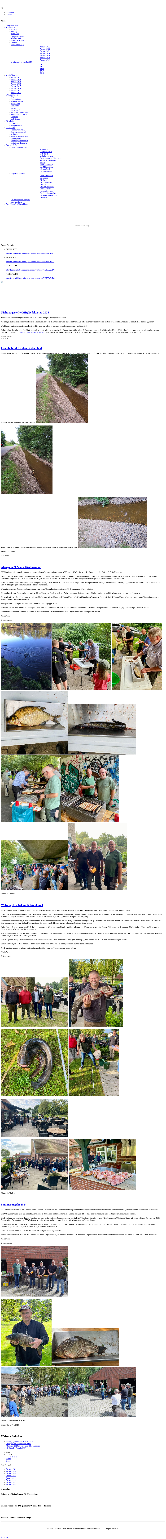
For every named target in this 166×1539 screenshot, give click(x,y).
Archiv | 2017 (11, 1478)
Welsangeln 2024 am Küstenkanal (22, 905)
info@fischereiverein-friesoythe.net (30, 332)
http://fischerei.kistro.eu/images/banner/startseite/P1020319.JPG (30, 262)
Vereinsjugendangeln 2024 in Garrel (20, 1441)
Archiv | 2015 (11, 1482)
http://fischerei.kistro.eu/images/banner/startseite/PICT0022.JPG (30, 270)
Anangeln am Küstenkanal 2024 (18, 1444)
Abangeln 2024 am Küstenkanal (21, 567)
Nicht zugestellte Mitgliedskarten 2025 (25, 312)
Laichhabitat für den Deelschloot (21, 348)
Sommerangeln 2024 (13, 1204)
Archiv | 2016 (11, 1480)
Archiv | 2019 (11, 1473)
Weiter (8, 1459)
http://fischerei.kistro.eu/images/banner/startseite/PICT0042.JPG (30, 278)
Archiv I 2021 (11, 1469)
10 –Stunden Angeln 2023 (16, 1448)
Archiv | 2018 (11, 1476)
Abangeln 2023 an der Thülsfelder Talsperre (23, 1446)
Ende (8, 1461)
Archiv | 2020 (11, 1471)
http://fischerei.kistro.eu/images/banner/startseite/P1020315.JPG (30, 253)
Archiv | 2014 (11, 1484)
